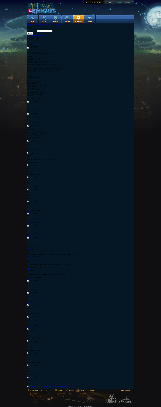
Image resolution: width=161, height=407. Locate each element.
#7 (27, 175)
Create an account (96, 2)
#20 (28, 327)
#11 (28, 224)
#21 (28, 339)
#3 (27, 124)
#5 (27, 151)
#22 (28, 351)
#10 (28, 212)
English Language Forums (40, 24)
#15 (28, 269)
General (51, 24)
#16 (28, 279)
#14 (28, 258)
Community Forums (63, 397)
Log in (87, 2)
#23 (28, 363)
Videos (60, 395)
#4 (27, 139)
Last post (36, 44)
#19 (28, 315)
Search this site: (32, 31)
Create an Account (84, 395)
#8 (27, 188)
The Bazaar (58, 24)
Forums (29, 24)
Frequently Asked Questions (38, 395)
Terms (122, 390)
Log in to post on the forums (35, 35)
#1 (27, 100)
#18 (28, 303)
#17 (28, 291)
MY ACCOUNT (110, 2)
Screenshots (61, 393)
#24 (28, 376)
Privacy (128, 390)
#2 (27, 112)
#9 (27, 200)
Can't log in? (83, 393)
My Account (33, 393)
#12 (28, 236)
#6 (27, 163)
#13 (28, 248)
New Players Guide (35, 397)
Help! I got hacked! (84, 397)
